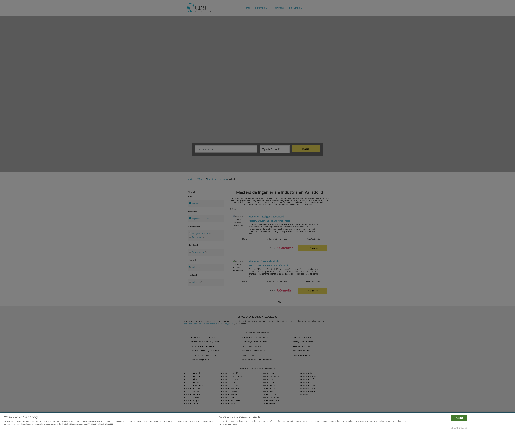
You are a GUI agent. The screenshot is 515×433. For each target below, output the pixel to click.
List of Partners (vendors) (229, 424)
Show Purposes (459, 427)
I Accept (459, 417)
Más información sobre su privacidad (98, 424)
